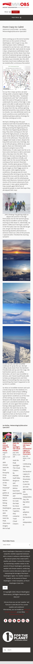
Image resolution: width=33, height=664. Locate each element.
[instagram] (10, 620)
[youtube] (19, 620)
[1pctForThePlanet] (15, 632)
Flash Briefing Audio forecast (18, 613)
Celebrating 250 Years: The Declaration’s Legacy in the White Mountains (28, 448)
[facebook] (5, 620)
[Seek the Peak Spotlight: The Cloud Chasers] (19, 437)
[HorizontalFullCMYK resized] (16, 3)
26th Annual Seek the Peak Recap (6, 447)
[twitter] (14, 620)
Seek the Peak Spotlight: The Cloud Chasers (16, 447)
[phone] (27, 620)
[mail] (23, 620)
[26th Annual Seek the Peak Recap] (9, 437)
